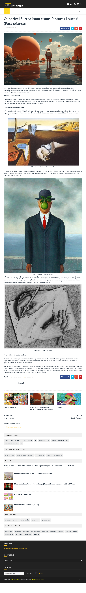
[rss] (81, 4)
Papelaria (28, 534)
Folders (60, 531)
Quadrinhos (46, 520)
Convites (45, 531)
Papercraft (35, 520)
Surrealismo (29, 378)
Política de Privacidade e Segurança (15, 548)
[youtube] (75, 4)
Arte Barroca (21, 455)
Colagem (8, 520)
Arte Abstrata (9, 455)
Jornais (68, 531)
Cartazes (18, 531)
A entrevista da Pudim (22, 494)
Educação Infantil (58, 440)
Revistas (36, 534)
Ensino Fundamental (11, 444)
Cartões (26, 531)
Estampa (53, 531)
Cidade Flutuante (10, 407)
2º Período (42, 440)
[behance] (71, 4)
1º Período (18, 440)
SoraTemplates (16, 580)
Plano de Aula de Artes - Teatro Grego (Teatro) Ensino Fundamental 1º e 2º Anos (44, 484)
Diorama (16, 520)
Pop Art (49, 455)
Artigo (6, 378)
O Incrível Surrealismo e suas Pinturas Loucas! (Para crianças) (41, 408)
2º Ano (30, 440)
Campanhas (8, 531)
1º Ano (7, 440)
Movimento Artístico (16, 378)
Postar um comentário (13, 427)
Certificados (35, 531)
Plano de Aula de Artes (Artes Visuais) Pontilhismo (33, 473)
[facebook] (68, 4)
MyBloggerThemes (38, 580)
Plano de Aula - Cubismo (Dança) (26, 505)
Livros (75, 531)
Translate (40, 573)
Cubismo (30, 455)
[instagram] (78, 4)
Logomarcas (9, 534)
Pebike (59, 407)
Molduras (19, 534)
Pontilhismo (40, 455)
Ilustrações (25, 520)
